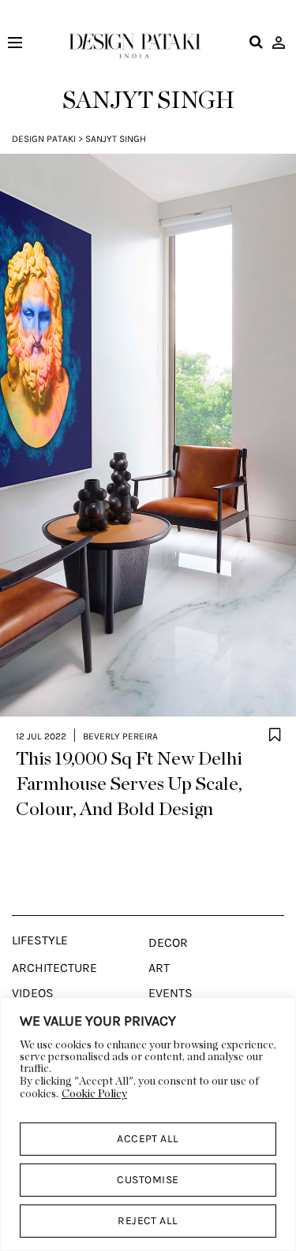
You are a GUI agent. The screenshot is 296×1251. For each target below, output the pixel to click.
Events (170, 993)
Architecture (54, 968)
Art (159, 968)
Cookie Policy (94, 1094)
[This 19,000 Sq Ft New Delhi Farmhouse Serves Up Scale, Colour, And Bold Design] (148, 435)
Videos (33, 993)
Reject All (148, 1220)
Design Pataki (44, 138)
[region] (148, 1124)
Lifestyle (40, 940)
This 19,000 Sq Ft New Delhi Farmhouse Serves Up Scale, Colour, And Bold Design (129, 784)
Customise (147, 1179)
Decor (168, 942)
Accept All (148, 1138)
